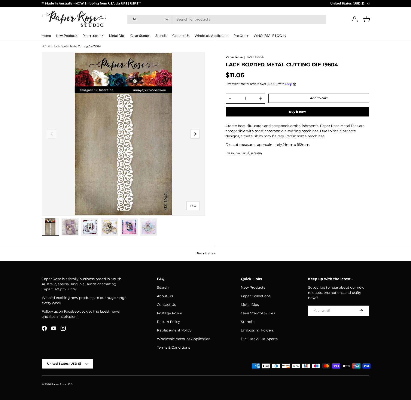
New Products (66, 35)
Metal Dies (117, 35)
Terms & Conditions (173, 347)
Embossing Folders (257, 330)
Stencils (161, 35)
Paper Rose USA (61, 384)
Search (163, 287)
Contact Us (180, 35)
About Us (165, 296)
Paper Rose (234, 57)
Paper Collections (256, 296)
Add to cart (319, 98)
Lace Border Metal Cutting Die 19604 (77, 46)
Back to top (206, 253)
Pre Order (241, 35)
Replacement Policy (174, 330)
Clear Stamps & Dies (258, 313)
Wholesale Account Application (184, 339)
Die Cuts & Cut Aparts (259, 339)
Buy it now (297, 112)
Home (46, 35)
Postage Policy (169, 313)
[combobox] (226, 19)
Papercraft (90, 35)
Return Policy (168, 322)
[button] (366, 19)
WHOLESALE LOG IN (270, 35)
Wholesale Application (211, 35)
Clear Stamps (140, 35)
